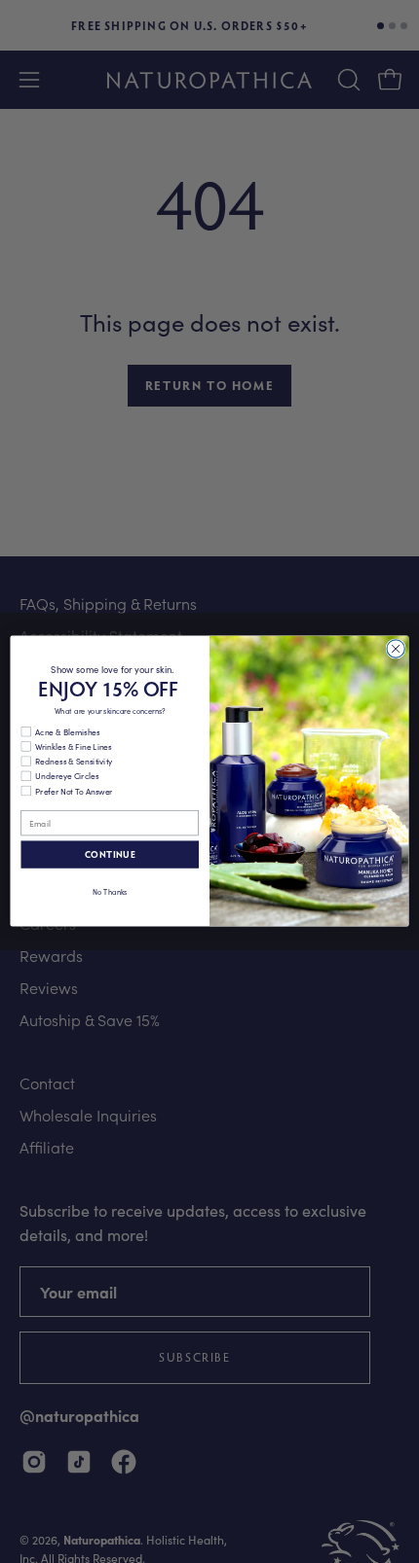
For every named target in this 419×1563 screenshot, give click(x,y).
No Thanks (110, 891)
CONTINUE (110, 854)
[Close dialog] (395, 648)
